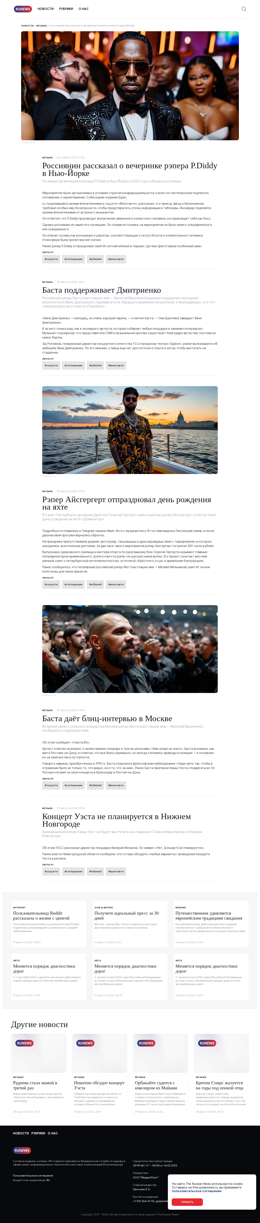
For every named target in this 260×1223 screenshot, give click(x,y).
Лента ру (48, 358)
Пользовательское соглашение (33, 1175)
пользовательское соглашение (197, 1191)
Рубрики (66, 9)
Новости (45, 9)
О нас (84, 9)
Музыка (41, 25)
